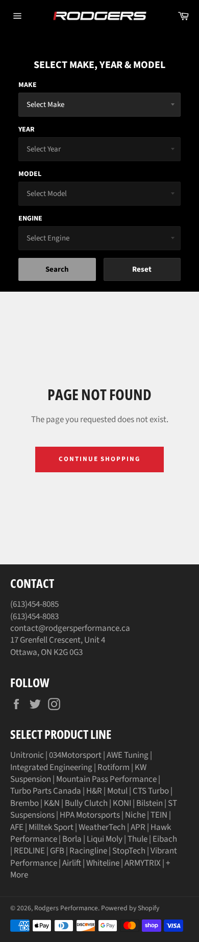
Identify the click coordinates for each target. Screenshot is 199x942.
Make (27, 85)
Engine (30, 218)
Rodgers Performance (66, 908)
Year (26, 129)
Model (29, 174)
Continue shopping (99, 459)
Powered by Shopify (130, 908)
